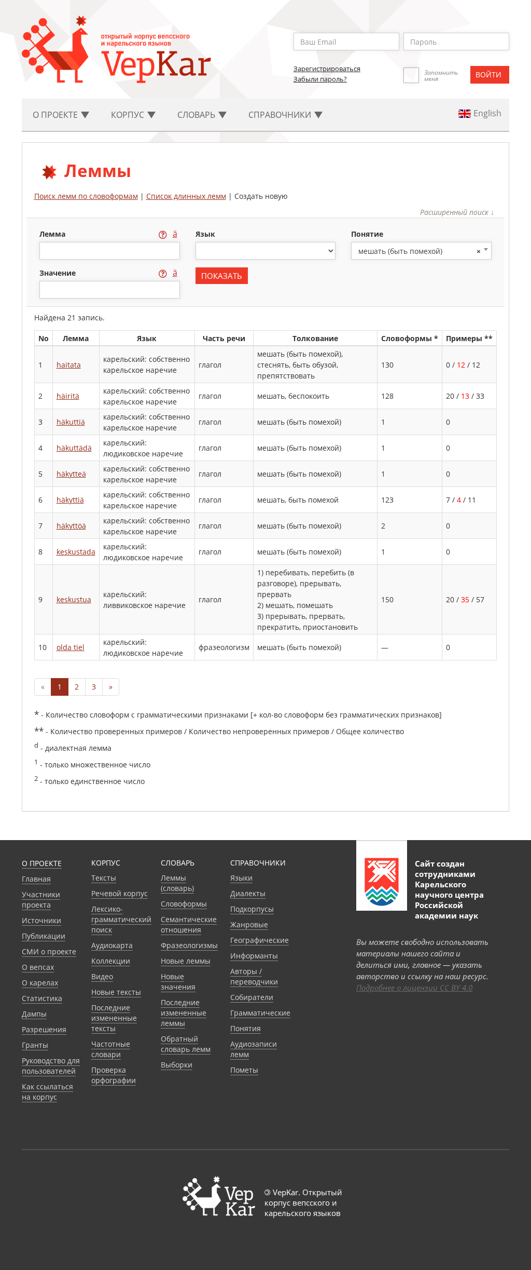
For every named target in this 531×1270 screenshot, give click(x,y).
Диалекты (248, 893)
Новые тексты (116, 992)
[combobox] (421, 251)
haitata (69, 365)
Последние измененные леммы (183, 1012)
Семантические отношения (189, 924)
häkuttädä (74, 448)
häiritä (68, 396)
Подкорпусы (252, 909)
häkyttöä (71, 526)
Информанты (254, 956)
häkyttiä (70, 500)
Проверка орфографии (113, 1075)
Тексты (103, 878)
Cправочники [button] (280, 114)
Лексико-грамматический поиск (121, 919)
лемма (53, 234)
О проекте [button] (56, 114)
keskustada (76, 552)
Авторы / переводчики (254, 976)
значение (58, 273)
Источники (41, 920)
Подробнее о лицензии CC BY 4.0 (414, 987)
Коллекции (110, 961)
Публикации (43, 936)
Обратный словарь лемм (186, 1044)
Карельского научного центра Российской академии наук (449, 900)
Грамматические (260, 1013)
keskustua (74, 599)
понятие (367, 234)
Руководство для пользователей (51, 1066)
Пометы (244, 1070)
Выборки (176, 1065)
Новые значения (178, 981)
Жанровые (249, 924)
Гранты (35, 1045)
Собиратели (251, 997)
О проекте (42, 863)
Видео (102, 976)
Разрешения (44, 1029)
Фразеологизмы (189, 945)
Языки (241, 878)
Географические (259, 940)
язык (205, 234)
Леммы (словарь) (177, 883)
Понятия (245, 1028)
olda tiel (71, 647)
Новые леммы (186, 961)
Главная (36, 879)
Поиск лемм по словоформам (86, 196)
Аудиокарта (112, 945)
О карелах (40, 983)
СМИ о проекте (49, 951)
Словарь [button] (197, 114)
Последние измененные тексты (114, 1018)
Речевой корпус (119, 893)
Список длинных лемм (186, 196)
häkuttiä (71, 422)
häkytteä (71, 474)
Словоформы (184, 904)
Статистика (42, 998)
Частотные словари (110, 1049)
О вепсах (38, 967)
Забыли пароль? (320, 79)
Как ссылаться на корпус (47, 1092)
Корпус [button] (128, 114)
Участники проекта (41, 899)
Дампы (34, 1014)
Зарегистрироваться (327, 68)
